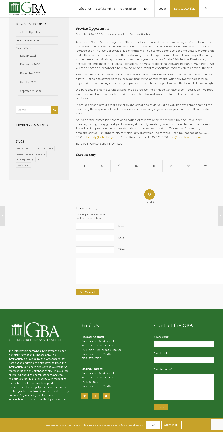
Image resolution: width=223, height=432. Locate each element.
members (40, 154)
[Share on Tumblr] (153, 166)
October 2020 (29, 82)
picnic (40, 159)
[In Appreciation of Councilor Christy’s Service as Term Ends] (220, 216)
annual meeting (24, 148)
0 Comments (106, 34)
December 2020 (30, 64)
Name (121, 226)
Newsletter (123, 34)
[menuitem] (85, 8)
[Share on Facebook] (84, 166)
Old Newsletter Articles (141, 34)
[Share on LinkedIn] (136, 166)
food (38, 148)
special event (23, 165)
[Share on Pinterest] (119, 166)
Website (122, 249)
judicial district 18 (25, 154)
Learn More (171, 424)
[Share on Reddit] (188, 166)
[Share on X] (101, 166)
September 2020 (30, 91)
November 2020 (30, 73)
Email (121, 237)
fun (44, 148)
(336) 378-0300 (91, 358)
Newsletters (23, 48)
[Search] (206, 8)
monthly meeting (25, 159)
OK (153, 424)
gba (51, 148)
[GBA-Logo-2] (28, 8)
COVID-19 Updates (28, 32)
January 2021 (28, 55)
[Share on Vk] (171, 166)
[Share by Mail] (205, 166)
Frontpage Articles (27, 40)
